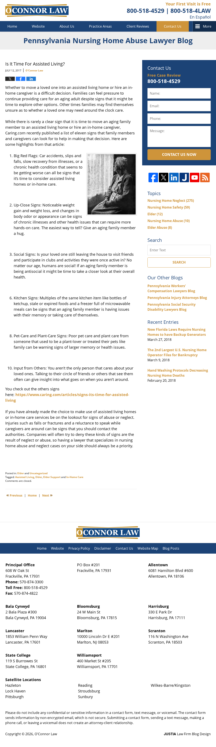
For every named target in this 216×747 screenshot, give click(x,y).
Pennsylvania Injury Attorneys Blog (177, 297)
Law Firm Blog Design (187, 734)
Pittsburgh (14, 696)
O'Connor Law (46, 734)
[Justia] (184, 177)
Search (179, 262)
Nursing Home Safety (168, 207)
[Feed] (205, 177)
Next (47, 495)
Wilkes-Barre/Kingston (170, 685)
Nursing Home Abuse (168, 220)
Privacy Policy (79, 548)
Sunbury (85, 696)
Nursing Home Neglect (170, 200)
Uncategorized (39, 473)
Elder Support (52, 477)
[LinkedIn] (174, 177)
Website (38, 26)
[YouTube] (194, 177)
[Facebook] (153, 177)
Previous (14, 495)
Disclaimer (102, 548)
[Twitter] (163, 177)
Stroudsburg (89, 690)
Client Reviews (138, 26)
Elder (20, 473)
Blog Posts (171, 548)
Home (12, 26)
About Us (66, 26)
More (207, 26)
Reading (85, 685)
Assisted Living (24, 477)
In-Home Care (74, 477)
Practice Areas (100, 26)
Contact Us (172, 26)
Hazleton (13, 685)
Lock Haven (15, 690)
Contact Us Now (179, 154)
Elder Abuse (159, 227)
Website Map (148, 548)
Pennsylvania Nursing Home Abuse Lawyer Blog (37, 10)
